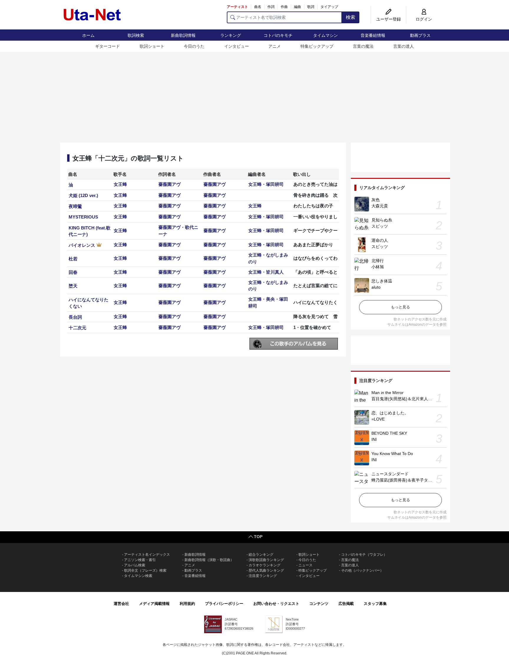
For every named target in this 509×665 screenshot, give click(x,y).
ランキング (230, 35)
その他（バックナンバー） (362, 570)
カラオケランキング (264, 565)
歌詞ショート (152, 46)
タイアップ (329, 7)
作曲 (284, 7)
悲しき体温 (381, 281)
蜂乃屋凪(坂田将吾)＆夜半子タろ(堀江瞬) (409, 480)
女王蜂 (120, 184)
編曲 (297, 7)
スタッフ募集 (375, 603)
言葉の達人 (403, 46)
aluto (376, 287)
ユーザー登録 (388, 19)
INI (374, 439)
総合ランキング (261, 554)
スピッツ (379, 226)
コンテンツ (318, 603)
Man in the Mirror (387, 392)
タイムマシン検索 (138, 576)
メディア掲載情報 (154, 603)
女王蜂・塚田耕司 (266, 184)
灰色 (375, 199)
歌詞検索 (136, 35)
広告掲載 (346, 603)
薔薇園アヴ (169, 184)
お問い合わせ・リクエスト (276, 603)
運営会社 (121, 603)
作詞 (271, 7)
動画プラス (420, 35)
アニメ (274, 46)
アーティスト (237, 7)
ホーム (88, 35)
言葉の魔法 (363, 46)
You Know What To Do (392, 453)
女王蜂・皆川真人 (266, 271)
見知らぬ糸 (381, 220)
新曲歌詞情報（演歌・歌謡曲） (209, 560)
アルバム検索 (134, 565)
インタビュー (236, 46)
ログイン (424, 19)
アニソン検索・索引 (140, 560)
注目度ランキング (263, 576)
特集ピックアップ (316, 46)
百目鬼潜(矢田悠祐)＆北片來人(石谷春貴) (409, 398)
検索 (350, 17)
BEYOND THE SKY (389, 433)
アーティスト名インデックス (147, 554)
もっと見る (400, 307)
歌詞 (310, 7)
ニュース (305, 565)
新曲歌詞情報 (183, 35)
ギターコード (107, 46)
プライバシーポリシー (224, 603)
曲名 (257, 7)
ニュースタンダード (390, 474)
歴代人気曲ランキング (266, 570)
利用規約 (187, 603)
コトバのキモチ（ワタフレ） (364, 554)
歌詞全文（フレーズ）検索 (145, 570)
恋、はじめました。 (390, 413)
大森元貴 (379, 206)
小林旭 (377, 266)
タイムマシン (325, 35)
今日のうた (194, 46)
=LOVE (378, 419)
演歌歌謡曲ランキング (266, 560)
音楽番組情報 (373, 35)
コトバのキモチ (278, 35)
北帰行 (377, 260)
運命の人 (379, 240)
